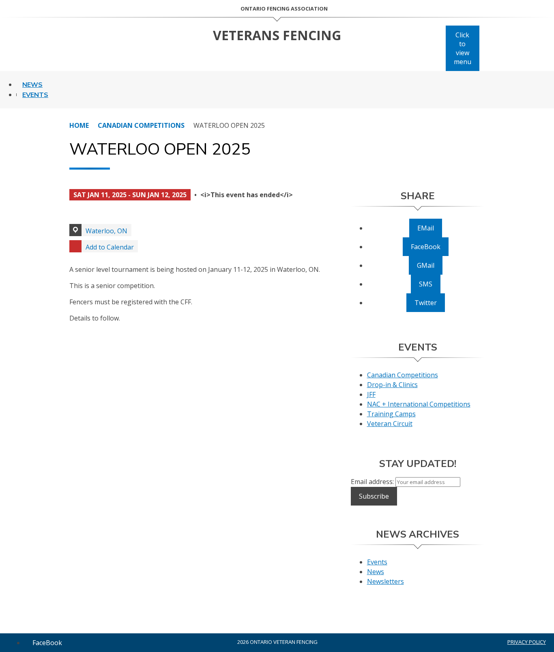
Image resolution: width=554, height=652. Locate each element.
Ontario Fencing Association (284, 8)
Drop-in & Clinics (392, 384)
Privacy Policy (526, 642)
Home (79, 125)
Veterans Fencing (277, 35)
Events (35, 94)
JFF (371, 394)
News (32, 84)
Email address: (373, 481)
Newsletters (385, 581)
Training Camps (391, 413)
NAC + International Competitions (418, 404)
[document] (206, 259)
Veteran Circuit (389, 423)
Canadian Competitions (141, 125)
